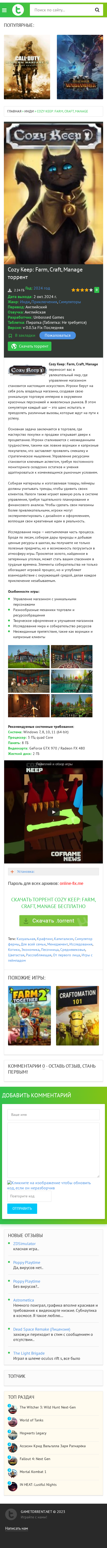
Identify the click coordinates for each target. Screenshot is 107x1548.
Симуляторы (70, 302)
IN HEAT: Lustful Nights (38, 1485)
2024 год (42, 288)
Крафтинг (44, 939)
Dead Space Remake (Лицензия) (41, 1329)
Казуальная (26, 939)
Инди (25, 302)
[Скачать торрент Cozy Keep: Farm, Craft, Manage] (53, 920)
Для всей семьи (33, 944)
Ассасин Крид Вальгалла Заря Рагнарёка (53, 1446)
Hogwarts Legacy (33, 1433)
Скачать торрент (33, 346)
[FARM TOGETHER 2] (29, 1016)
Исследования (80, 944)
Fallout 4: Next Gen (35, 1459)
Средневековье (72, 950)
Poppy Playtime (26, 1262)
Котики (14, 950)
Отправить (22, 1208)
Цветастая (16, 955)
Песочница (50, 950)
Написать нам (16, 1528)
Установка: (25, 871)
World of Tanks (31, 1420)
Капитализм (63, 939)
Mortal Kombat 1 (33, 1472)
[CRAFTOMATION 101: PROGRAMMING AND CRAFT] (77, 1016)
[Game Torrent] (18, 10)
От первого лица (66, 955)
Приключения (44, 302)
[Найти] (97, 10)
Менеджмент (57, 944)
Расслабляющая (38, 955)
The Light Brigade (29, 1353)
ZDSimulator (24, 1243)
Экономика (30, 950)
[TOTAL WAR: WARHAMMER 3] (80, 67)
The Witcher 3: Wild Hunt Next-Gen (48, 1407)
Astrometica (23, 1300)
